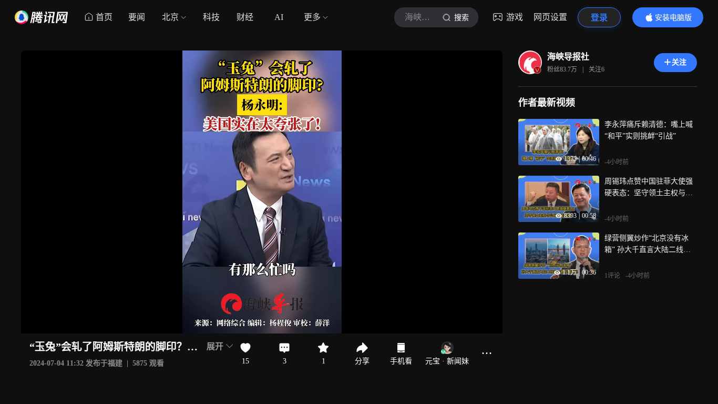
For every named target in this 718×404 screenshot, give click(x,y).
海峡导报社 (568, 56)
